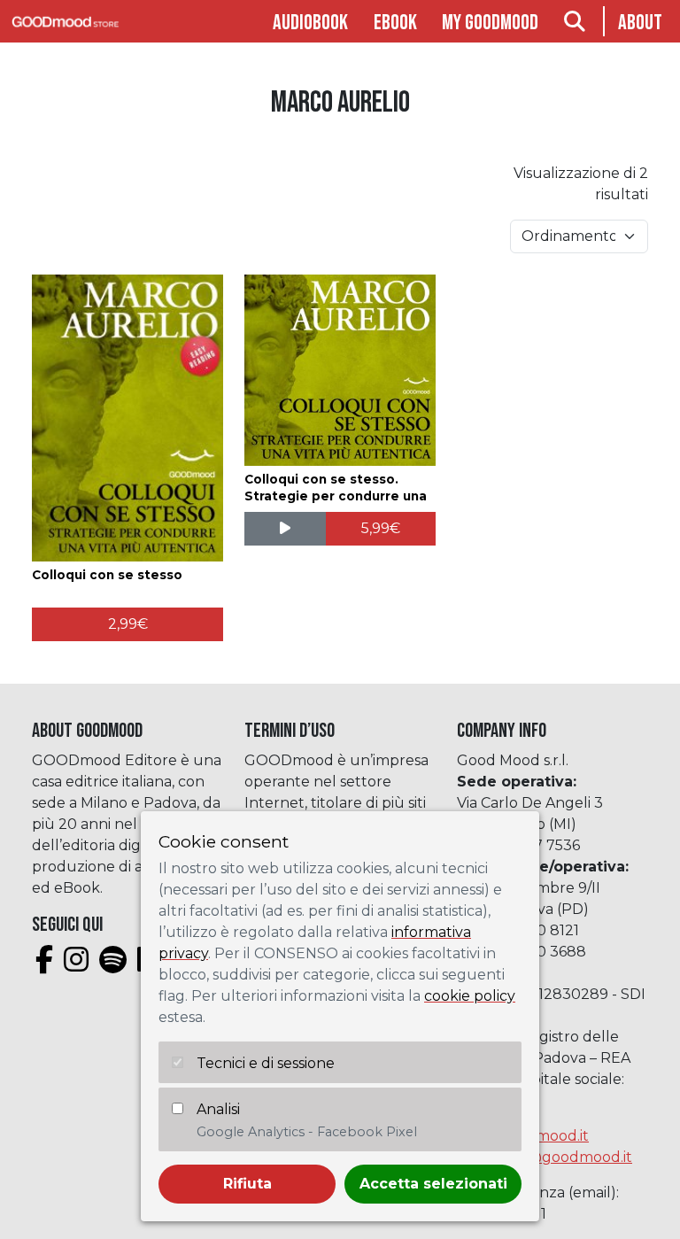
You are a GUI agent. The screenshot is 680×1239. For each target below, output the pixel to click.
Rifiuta (247, 1183)
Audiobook (310, 22)
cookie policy (469, 995)
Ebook (395, 22)
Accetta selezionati (433, 1183)
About (640, 22)
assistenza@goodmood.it (544, 1157)
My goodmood (490, 22)
